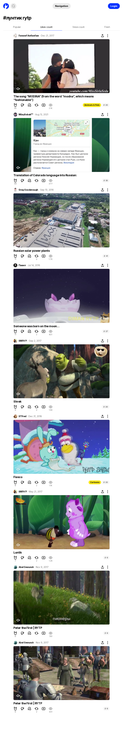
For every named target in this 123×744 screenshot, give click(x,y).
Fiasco (17, 477)
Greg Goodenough (28, 190)
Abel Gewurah (26, 567)
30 (105, 180)
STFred (22, 416)
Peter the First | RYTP (27, 627)
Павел (22, 265)
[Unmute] (18, 89)
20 (105, 105)
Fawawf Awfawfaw (29, 36)
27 (105, 331)
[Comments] (29, 105)
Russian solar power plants (31, 250)
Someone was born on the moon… (36, 326)
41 (106, 256)
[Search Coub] (13, 6)
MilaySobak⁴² (26, 114)
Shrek (17, 401)
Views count (78, 27)
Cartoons (94, 482)
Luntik (17, 552)
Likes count (46, 27)
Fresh (107, 27)
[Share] (102, 36)
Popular (17, 27)
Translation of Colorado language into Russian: (45, 175)
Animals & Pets (91, 105)
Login (114, 6)
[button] (15, 105)
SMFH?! (23, 341)
